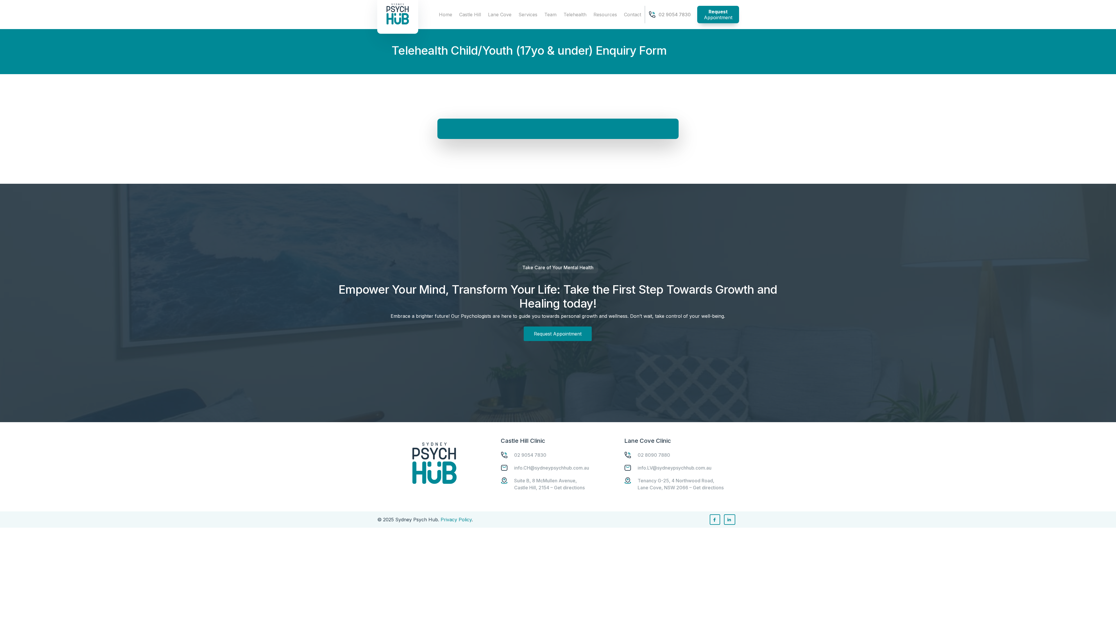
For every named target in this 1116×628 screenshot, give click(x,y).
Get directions (569, 487)
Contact (632, 14)
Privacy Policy (456, 519)
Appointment (718, 14)
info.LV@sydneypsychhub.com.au (674, 468)
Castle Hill (470, 14)
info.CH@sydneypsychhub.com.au (551, 468)
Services (527, 14)
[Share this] (715, 519)
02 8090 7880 (654, 455)
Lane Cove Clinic (647, 440)
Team (550, 14)
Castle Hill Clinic (523, 440)
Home (445, 14)
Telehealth (575, 14)
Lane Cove (500, 14)
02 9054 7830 (675, 14)
